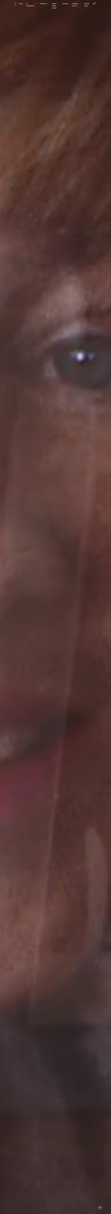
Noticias (65, 4)
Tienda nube (86, 5)
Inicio (21, 4)
